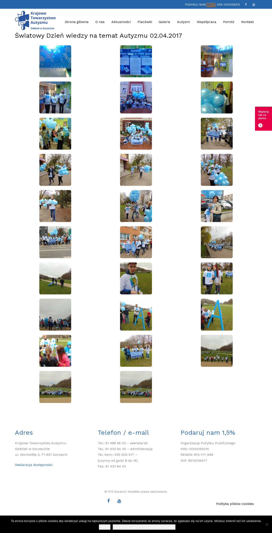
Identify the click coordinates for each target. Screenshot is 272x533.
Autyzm (183, 22)
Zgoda (105, 527)
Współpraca (206, 22)
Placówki (144, 22)
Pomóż (228, 22)
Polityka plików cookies (235, 504)
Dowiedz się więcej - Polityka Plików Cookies (144, 527)
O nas (100, 22)
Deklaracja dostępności (34, 465)
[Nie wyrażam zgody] (267, 524)
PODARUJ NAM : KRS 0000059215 (212, 4)
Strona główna (77, 22)
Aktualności (121, 22)
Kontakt (247, 22)
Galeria (164, 22)
